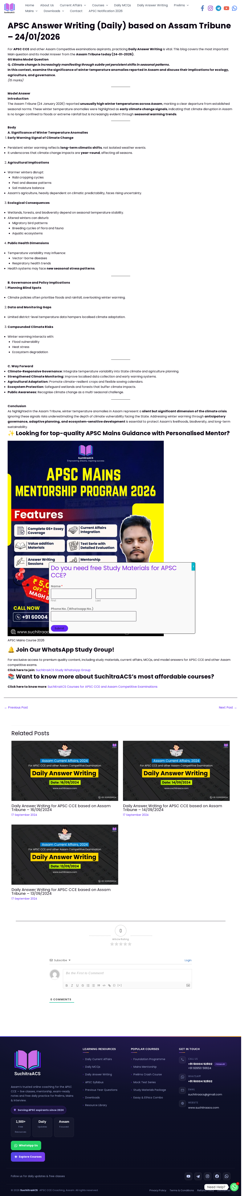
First (53, 600)
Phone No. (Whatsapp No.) (72, 609)
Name (57, 586)
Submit (59, 628)
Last (98, 600)
